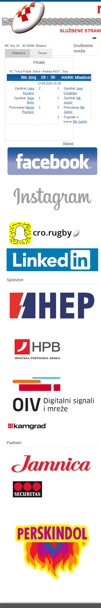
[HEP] (52, 324)
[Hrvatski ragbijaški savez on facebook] (52, 175)
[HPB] (37, 370)
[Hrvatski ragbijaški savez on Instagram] (52, 213)
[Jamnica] (52, 477)
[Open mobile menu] (94, 38)
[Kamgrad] (28, 432)
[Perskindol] (52, 592)
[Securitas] (28, 498)
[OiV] (52, 416)
